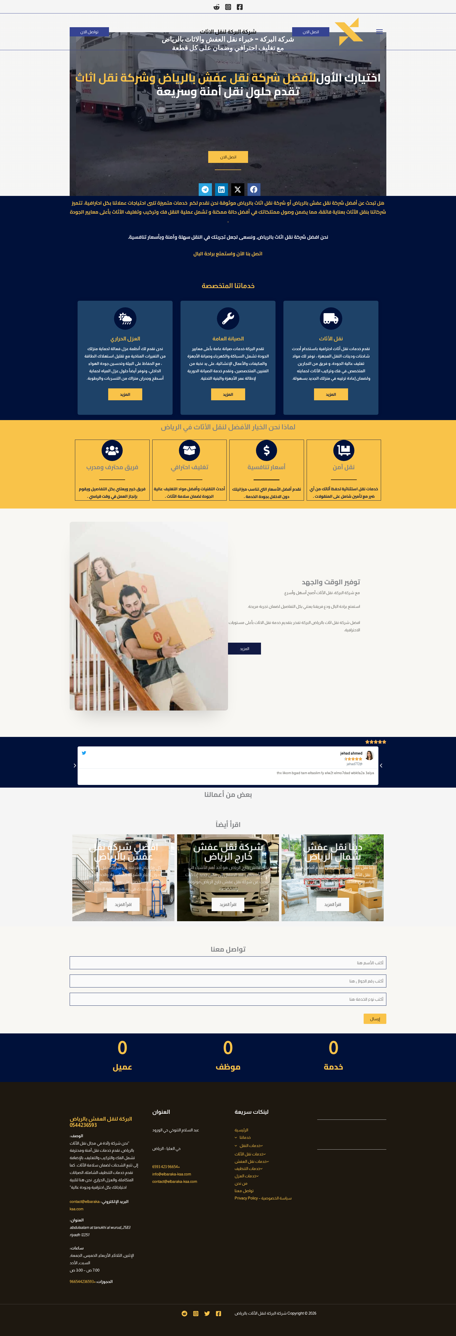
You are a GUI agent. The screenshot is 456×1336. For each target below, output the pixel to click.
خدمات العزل (245, 1176)
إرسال (375, 1019)
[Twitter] (207, 1313)
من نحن (241, 1183)
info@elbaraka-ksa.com (171, 1174)
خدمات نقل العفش (251, 1161)
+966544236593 (83, 1281)
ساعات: (77, 1248)
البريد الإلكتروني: (115, 1201)
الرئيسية (241, 1130)
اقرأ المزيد (332, 904)
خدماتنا (245, 1137)
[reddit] (216, 7)
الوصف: (76, 1135)
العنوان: (77, 1220)
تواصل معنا (244, 1190)
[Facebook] (239, 7)
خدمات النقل (250, 1145)
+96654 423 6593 (166, 1166)
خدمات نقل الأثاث (249, 1154)
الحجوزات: (104, 1281)
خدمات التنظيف (247, 1168)
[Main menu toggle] (380, 31)
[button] (310, 31)
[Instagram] (228, 7)
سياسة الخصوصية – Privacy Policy (263, 1198)
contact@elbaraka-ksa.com (174, 1181)
